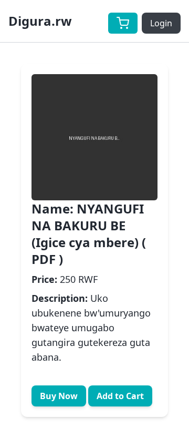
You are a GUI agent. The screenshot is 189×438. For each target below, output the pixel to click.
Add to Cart (120, 396)
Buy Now (59, 396)
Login (161, 23)
